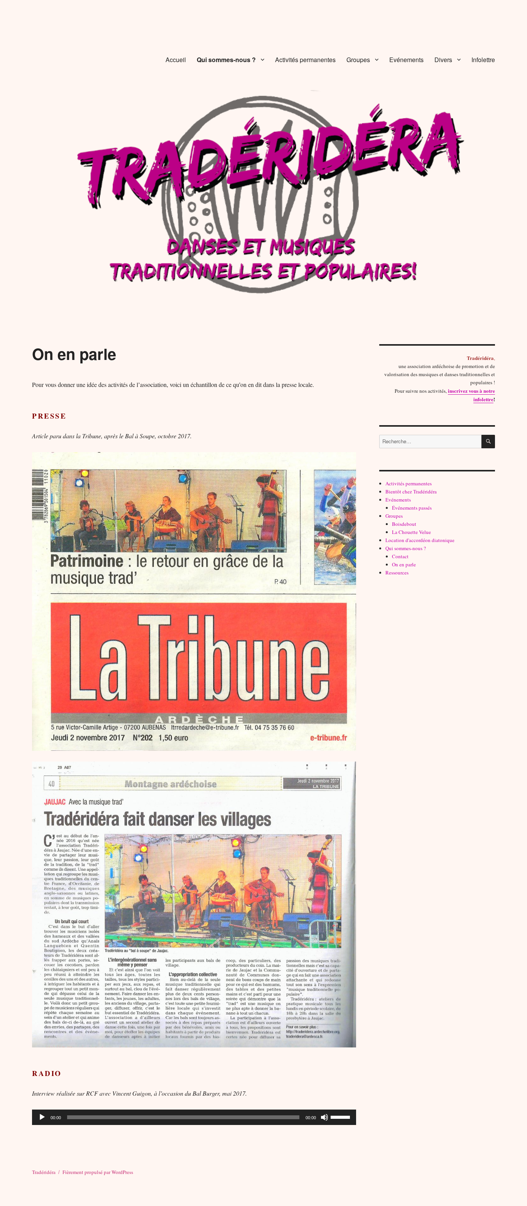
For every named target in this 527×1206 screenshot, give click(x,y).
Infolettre (483, 59)
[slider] (341, 1116)
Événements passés (412, 507)
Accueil (176, 59)
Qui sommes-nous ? (226, 59)
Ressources (397, 572)
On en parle (404, 564)
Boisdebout (404, 523)
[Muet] (324, 1117)
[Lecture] (42, 1117)
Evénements (406, 59)
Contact (400, 556)
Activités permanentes (305, 59)
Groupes (358, 59)
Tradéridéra (44, 1172)
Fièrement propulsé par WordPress (97, 1172)
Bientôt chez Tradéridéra (411, 491)
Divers (443, 59)
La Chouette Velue (411, 532)
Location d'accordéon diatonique (419, 540)
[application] (194, 1117)
